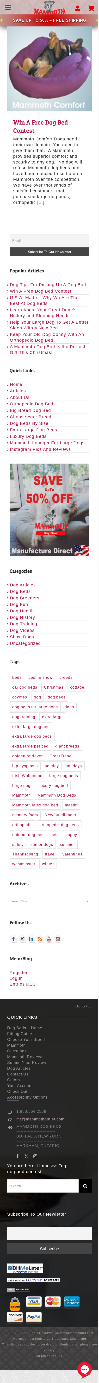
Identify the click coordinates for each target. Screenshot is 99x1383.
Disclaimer (78, 1338)
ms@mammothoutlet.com (40, 1119)
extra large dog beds (32, 736)
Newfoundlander (60, 815)
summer (67, 844)
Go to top (83, 1006)
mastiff (71, 805)
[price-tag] (1, 21)
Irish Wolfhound (27, 775)
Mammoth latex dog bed (35, 805)
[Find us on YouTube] (49, 939)
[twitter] (27, 1156)
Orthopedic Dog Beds (33, 404)
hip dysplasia (25, 766)
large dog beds (63, 775)
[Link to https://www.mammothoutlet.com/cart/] (91, 8)
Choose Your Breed (30, 417)
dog (37, 697)
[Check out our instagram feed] (58, 939)
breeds (66, 677)
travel (50, 854)
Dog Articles (23, 585)
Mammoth (21, 795)
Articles (18, 391)
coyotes (19, 697)
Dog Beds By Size (29, 423)
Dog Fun (19, 604)
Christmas (53, 687)
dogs (69, 707)
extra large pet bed (30, 746)
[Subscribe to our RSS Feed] (40, 939)
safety (18, 844)
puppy (71, 834)
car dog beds (24, 687)
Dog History (22, 617)
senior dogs (42, 844)
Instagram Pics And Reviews (40, 449)
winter (48, 864)
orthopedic (22, 825)
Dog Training (23, 624)
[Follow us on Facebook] (13, 939)
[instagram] (35, 1156)
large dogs (22, 785)
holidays (74, 766)
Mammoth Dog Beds (56, 795)
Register (19, 972)
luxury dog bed (53, 785)
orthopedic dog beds (59, 825)
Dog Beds (20, 591)
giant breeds (67, 746)
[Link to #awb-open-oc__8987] (77, 8)
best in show (40, 677)
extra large (52, 717)
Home (16, 384)
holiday (52, 766)
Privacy (49, 1350)
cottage (77, 687)
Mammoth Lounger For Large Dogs (47, 442)
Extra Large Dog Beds (33, 429)
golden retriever (27, 756)
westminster (23, 864)
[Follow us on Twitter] (22, 939)
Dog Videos (22, 630)
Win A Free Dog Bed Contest (49, 69)
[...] (40, 202)
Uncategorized (25, 643)
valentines (72, 854)
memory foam (25, 815)
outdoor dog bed (28, 834)
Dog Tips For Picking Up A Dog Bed (48, 284)
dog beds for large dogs (35, 707)
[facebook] (18, 1156)
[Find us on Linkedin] (31, 939)
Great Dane (61, 756)
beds (17, 677)
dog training (23, 717)
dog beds (57, 697)
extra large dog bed (31, 726)
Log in (16, 978)
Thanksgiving (25, 854)
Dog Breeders (24, 598)
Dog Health (22, 611)
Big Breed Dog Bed (30, 410)
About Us (20, 397)
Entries (23, 984)
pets (54, 834)
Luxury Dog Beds (28, 436)
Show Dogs (22, 637)
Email (12, 1223)
